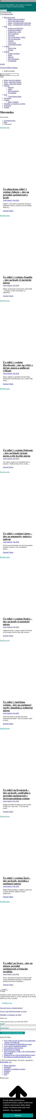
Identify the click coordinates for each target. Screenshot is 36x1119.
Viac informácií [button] (15, 1110)
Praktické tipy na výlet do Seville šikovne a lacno (19, 1055)
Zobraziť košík (4, 68)
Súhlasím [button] (18, 1115)
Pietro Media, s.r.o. (6, 1062)
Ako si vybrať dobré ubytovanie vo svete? (13, 1011)
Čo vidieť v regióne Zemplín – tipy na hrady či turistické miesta (17, 280)
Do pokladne (13, 68)
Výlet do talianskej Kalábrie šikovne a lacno (18, 1044)
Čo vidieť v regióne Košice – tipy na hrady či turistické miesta (17, 621)
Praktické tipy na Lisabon (12, 1049)
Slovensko (6, 127)
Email (2, 1024)
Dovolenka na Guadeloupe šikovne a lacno (17, 1057)
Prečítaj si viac (7, 1003)
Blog (1, 127)
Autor (7, 200)
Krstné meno (4, 1028)
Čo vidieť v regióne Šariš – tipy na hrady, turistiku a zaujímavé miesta (16, 881)
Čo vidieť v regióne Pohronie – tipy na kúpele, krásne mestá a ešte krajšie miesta (18, 453)
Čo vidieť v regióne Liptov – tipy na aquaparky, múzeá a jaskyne (17, 536)
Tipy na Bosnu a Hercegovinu (13, 1048)
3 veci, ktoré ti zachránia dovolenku (15, 1046)
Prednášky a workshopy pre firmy (10, 1015)
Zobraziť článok (8, 211)
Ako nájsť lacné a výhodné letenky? (11, 1008)
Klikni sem (3, 10)
